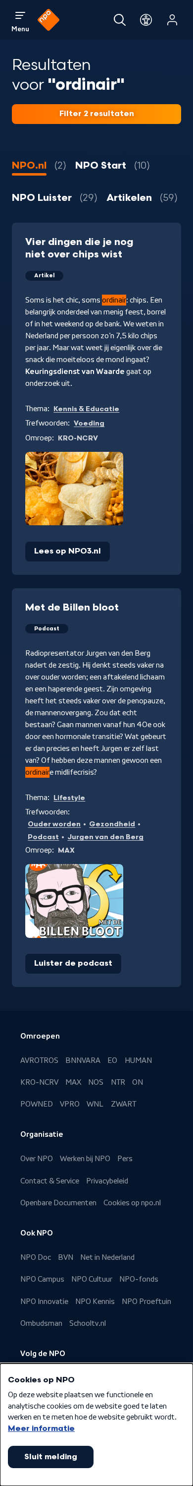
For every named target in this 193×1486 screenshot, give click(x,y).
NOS (95, 1082)
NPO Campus (42, 1279)
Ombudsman (41, 1323)
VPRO (70, 1104)
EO (112, 1060)
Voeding (89, 423)
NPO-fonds (138, 1279)
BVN (65, 1257)
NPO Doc (35, 1257)
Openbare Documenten (58, 1203)
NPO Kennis (95, 1301)
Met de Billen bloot (72, 608)
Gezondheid (112, 824)
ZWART (123, 1104)
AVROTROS (39, 1060)
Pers (125, 1159)
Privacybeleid (107, 1181)
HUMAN (138, 1060)
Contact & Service (49, 1181)
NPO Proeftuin (146, 1301)
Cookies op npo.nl (132, 1203)
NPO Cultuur (91, 1279)
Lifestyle (69, 798)
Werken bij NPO (85, 1159)
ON (137, 1082)
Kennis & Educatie (86, 409)
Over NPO (36, 1159)
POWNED (36, 1104)
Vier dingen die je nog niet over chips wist (79, 248)
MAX (73, 1082)
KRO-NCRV (39, 1082)
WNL (95, 1104)
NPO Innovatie (44, 1301)
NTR (118, 1082)
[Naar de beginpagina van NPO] (48, 20)
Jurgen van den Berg (105, 837)
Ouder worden (54, 824)
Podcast (43, 837)
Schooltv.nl (87, 1323)
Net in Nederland (107, 1257)
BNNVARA (82, 1060)
